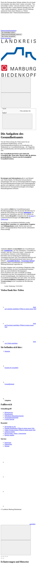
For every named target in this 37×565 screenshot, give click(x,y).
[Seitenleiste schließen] (16, 547)
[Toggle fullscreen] (5, 556)
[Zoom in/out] (7, 556)
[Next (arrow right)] (3, 558)
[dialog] (18, 19)
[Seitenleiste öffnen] (16, 100)
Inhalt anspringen (6, 38)
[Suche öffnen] (16, 85)
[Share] (3, 556)
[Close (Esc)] (1, 556)
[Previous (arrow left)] (1, 558)
